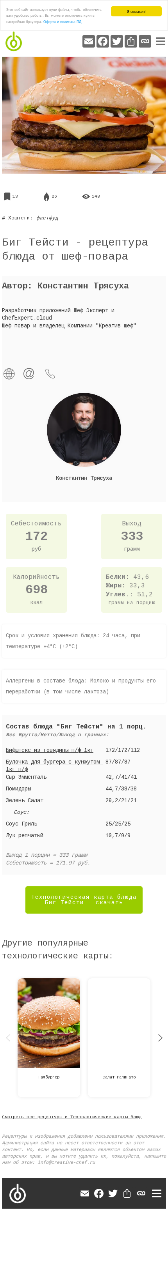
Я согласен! (136, 11)
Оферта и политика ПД (62, 21)
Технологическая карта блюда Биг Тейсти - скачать (84, 900)
